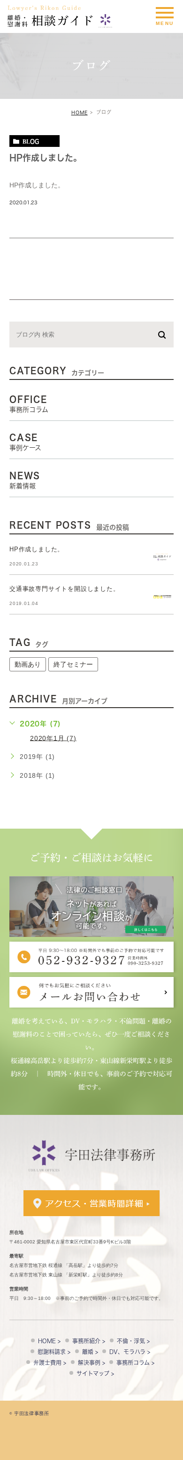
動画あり (28, 664)
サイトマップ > (95, 1373)
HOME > (49, 1341)
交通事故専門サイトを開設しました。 (64, 588)
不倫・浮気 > (133, 1341)
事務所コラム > (135, 1362)
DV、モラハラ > (129, 1352)
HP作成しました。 (45, 157)
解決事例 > (91, 1362)
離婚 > (90, 1352)
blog (31, 141)
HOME (79, 112)
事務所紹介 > (88, 1341)
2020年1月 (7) (53, 738)
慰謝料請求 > (54, 1352)
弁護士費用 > (49, 1362)
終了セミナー (73, 664)
